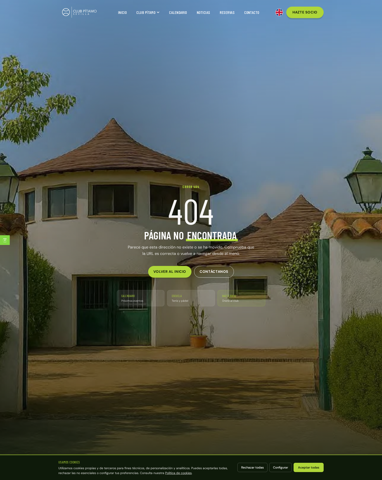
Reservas (227, 12)
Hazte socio (304, 12)
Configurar (280, 467)
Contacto (251, 12)
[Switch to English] (279, 12)
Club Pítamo (145, 12)
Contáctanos (214, 271)
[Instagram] (5, 240)
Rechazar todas (252, 467)
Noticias (203, 12)
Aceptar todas (308, 467)
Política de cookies (178, 473)
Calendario (178, 12)
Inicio (122, 12)
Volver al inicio (169, 271)
